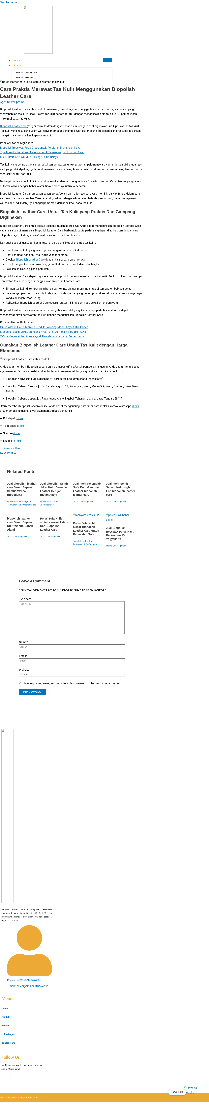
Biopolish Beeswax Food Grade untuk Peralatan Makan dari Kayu (40, 147)
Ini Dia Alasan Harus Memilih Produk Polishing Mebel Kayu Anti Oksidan (44, 327)
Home (17, 60)
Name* (23, 642)
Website (24, 669)
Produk (17, 65)
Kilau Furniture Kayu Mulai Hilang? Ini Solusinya (29, 157)
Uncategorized (29, 505)
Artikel (5, 1025)
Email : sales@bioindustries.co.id (28, 986)
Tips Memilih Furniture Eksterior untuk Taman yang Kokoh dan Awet (42, 152)
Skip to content (9, 2)
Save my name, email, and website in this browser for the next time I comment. (72, 683)
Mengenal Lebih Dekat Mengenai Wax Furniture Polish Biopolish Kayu (43, 331)
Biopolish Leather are (13, 126)
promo (20, 102)
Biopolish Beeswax (24, 77)
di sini (135, 406)
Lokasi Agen (8, 1034)
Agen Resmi (7, 102)
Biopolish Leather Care (30, 259)
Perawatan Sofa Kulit (82, 544)
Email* (23, 656)
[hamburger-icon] (107, 60)
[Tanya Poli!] (193, 1093)
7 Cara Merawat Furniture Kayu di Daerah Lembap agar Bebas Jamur (42, 336)
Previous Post (10, 448)
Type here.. (25, 599)
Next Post (8, 453)
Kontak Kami (8, 1042)
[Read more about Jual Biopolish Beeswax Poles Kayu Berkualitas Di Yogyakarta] (120, 519)
